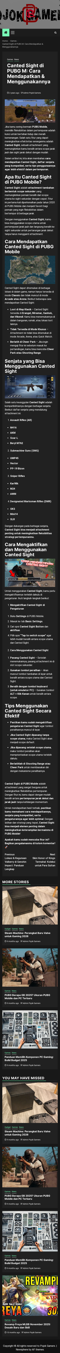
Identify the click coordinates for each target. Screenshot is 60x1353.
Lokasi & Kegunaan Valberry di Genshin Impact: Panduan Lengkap (15, 862)
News (16, 59)
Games (10, 59)
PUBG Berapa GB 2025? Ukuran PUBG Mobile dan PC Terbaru (27, 997)
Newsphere (22, 1349)
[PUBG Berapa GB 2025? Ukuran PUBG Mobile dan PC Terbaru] (30, 967)
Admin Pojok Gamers (32, 93)
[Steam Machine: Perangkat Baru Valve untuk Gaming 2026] (30, 905)
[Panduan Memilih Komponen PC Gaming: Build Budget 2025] (30, 1029)
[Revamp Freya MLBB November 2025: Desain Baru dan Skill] (30, 1295)
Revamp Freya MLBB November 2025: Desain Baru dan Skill (28, 1326)
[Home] (6, 33)
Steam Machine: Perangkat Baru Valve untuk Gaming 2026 (27, 934)
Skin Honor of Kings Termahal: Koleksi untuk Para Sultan (43, 860)
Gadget (8, 929)
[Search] (55, 33)
